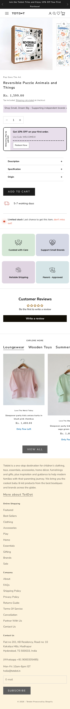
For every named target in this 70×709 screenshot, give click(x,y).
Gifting (7, 552)
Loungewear (13, 347)
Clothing (8, 522)
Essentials (9, 545)
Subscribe (17, 690)
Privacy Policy (11, 597)
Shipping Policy (12, 591)
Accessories (9, 528)
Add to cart (19, 191)
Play (5, 533)
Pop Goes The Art (12, 77)
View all (35, 449)
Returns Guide (11, 603)
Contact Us (9, 626)
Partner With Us (12, 620)
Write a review (35, 318)
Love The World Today (23, 411)
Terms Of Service (13, 608)
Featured (8, 510)
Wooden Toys (40, 347)
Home (6, 540)
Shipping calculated (25, 100)
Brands (7, 557)
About (6, 579)
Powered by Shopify (43, 702)
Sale (5, 563)
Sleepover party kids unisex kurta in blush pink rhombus (23, 417)
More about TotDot (18, 494)
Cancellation (10, 614)
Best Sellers (10, 516)
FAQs (6, 585)
